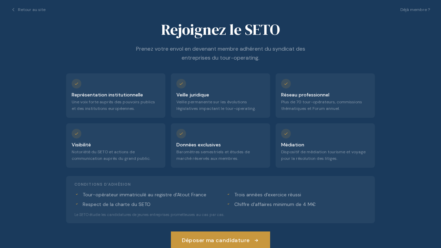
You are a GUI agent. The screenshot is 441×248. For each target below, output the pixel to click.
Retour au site (31, 9)
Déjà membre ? (415, 9)
